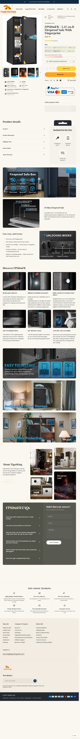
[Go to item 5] (39, 72)
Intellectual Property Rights (44, 642)
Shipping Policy (40, 630)
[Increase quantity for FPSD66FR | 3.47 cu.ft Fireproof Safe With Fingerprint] (53, 68)
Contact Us (18, 630)
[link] (14, 281)
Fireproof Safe (7, 628)
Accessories (6, 635)
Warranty (39, 635)
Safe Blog (17, 632)
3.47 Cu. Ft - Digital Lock (52, 47)
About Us (17, 628)
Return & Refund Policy (42, 632)
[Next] (54, 2)
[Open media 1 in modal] (22, 41)
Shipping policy (28, 698)
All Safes (5, 637)
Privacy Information (42, 637)
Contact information (36, 698)
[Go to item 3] (22, 72)
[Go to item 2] (14, 72)
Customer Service (64, 609)
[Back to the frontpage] (45, 17)
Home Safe (6, 632)
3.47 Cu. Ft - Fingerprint (52, 51)
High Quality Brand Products (14, 596)
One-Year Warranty (64, 596)
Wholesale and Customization (23, 637)
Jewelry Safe (6, 630)
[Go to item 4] (31, 72)
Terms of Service (41, 640)
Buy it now (60, 74)
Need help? (73, 80)
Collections (6, 640)
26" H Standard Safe (50, 17)
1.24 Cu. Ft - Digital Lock (68, 47)
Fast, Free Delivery (39, 596)
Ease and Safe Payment (39, 609)
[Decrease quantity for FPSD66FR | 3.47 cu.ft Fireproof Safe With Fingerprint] (46, 68)
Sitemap (5, 642)
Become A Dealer (20, 642)
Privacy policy (13, 698)
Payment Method (41, 628)
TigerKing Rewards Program (23, 635)
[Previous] (25, 2)
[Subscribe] (35, 680)
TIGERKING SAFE (50, 23)
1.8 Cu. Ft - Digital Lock (67, 51)
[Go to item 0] (6, 72)
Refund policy (6, 698)
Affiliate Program (20, 640)
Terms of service (20, 698)
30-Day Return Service (14, 609)
